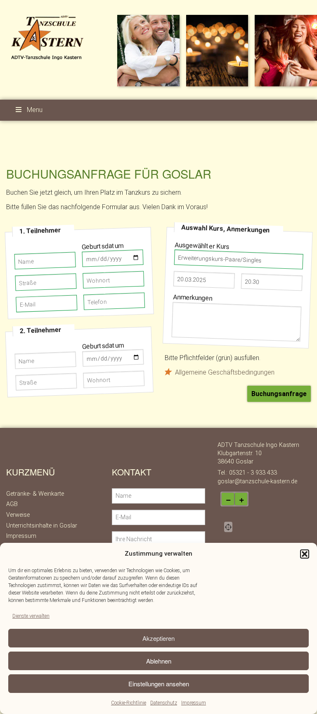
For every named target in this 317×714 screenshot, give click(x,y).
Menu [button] (35, 110)
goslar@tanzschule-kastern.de (257, 481)
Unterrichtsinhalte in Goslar (41, 525)
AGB (12, 504)
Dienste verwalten (31, 616)
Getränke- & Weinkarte (35, 493)
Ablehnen (158, 661)
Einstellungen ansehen (158, 683)
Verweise (18, 514)
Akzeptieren (158, 638)
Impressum (193, 703)
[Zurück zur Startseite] (48, 37)
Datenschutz (163, 703)
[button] (304, 554)
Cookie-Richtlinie (128, 703)
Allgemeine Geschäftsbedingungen (224, 372)
